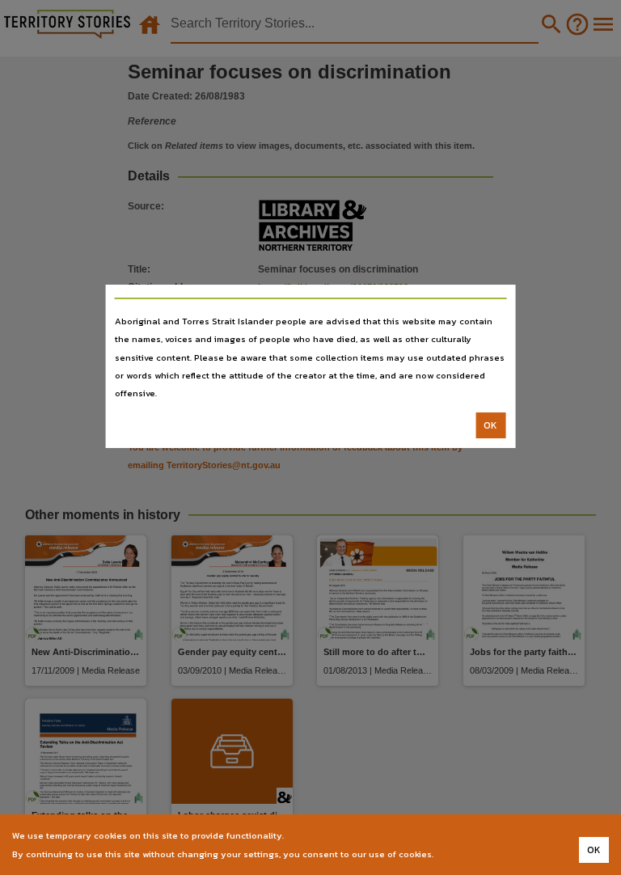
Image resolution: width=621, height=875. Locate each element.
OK (490, 425)
